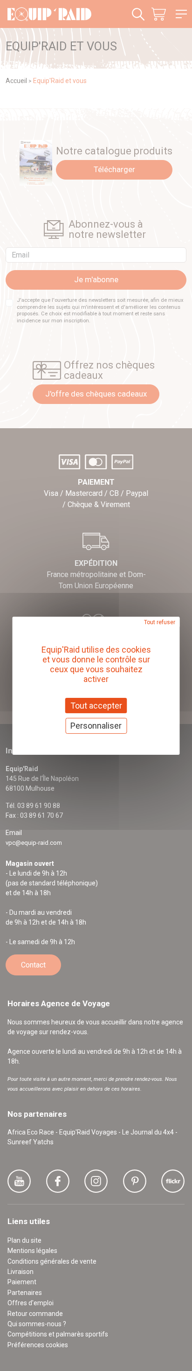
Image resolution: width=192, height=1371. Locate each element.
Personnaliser (96, 726)
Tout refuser (159, 622)
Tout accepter (96, 705)
